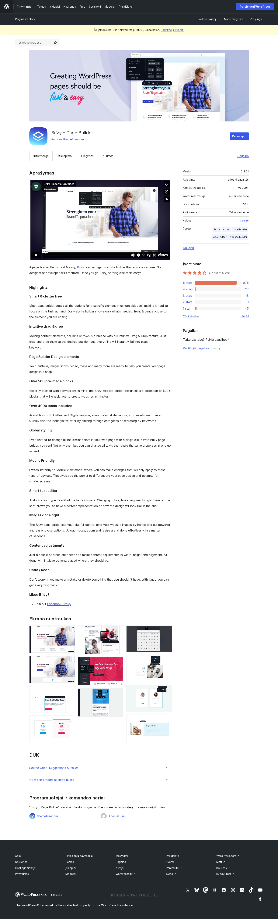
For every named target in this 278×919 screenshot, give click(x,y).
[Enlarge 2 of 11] (70, 661)
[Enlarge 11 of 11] (167, 720)
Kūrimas (108, 156)
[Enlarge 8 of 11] (167, 630)
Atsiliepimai (64, 156)
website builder (238, 237)
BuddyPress (225, 873)
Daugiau (188, 248)
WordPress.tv (126, 873)
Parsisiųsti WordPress (255, 6)
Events (170, 861)
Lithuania (56, 894)
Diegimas (87, 156)
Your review (191, 316)
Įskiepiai (70, 868)
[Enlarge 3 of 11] (70, 691)
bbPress (223, 868)
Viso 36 (244, 220)
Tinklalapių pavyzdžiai (79, 855)
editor (226, 229)
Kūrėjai (120, 868)
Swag (171, 873)
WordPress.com (227, 855)
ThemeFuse (117, 816)
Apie (18, 855)
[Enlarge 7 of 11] (118, 693)
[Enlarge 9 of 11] (167, 660)
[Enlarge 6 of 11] (118, 662)
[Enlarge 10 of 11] (167, 690)
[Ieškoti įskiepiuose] (55, 42)
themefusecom (73, 139)
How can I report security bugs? (51, 780)
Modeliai (70, 873)
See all (244, 316)
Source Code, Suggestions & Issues (53, 768)
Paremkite (174, 868)
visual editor (220, 237)
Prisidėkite (172, 855)
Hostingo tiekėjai (25, 868)
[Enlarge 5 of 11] (118, 630)
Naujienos (21, 861)
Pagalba (243, 156)
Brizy (80, 267)
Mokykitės (122, 855)
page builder (240, 229)
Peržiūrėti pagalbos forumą (201, 348)
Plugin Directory (25, 19)
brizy (217, 229)
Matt (220, 861)
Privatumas (22, 873)
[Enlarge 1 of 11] (70, 630)
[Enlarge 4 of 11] (70, 721)
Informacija (41, 156)
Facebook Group (59, 604)
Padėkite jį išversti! (172, 29)
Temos (69, 861)
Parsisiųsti (239, 136)
